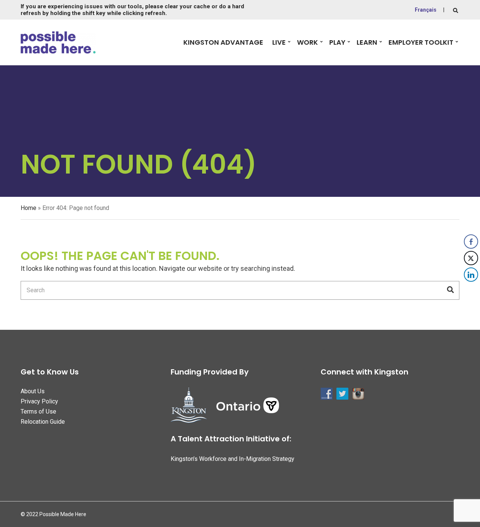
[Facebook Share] (471, 241)
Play (337, 42)
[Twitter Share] (471, 258)
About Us (33, 391)
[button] (471, 289)
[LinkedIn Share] (471, 274)
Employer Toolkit (420, 42)
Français (425, 10)
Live (279, 42)
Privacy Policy (39, 401)
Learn (367, 42)
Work (307, 42)
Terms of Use (38, 411)
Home (28, 207)
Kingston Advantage (223, 42)
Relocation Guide (43, 421)
